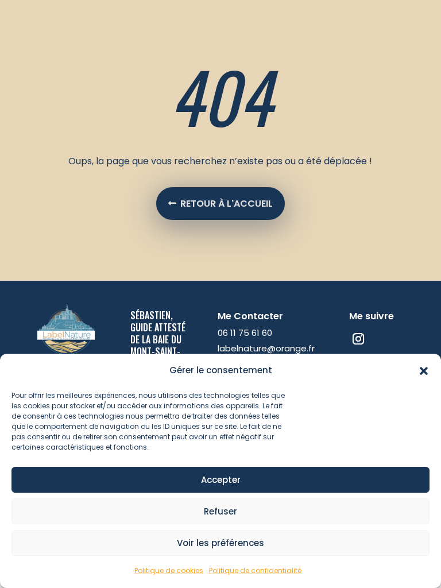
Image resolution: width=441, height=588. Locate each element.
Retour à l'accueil (226, 203)
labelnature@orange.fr (266, 348)
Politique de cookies (168, 570)
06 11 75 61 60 (245, 333)
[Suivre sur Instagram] (358, 338)
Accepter (221, 480)
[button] (424, 371)
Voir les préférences (220, 543)
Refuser (220, 511)
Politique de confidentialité (255, 570)
